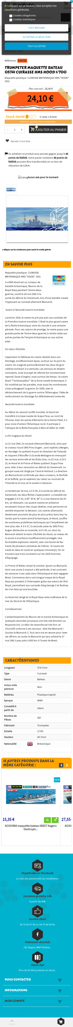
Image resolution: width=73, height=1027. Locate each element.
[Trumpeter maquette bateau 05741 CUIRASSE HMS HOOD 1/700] (11, 189)
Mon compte (15, 1001)
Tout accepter (36, 46)
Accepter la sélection (36, 37)
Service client (37, 919)
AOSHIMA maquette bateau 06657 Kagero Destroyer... (31, 827)
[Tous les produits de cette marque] (59, 280)
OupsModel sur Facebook (38, 873)
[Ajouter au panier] (55, 820)
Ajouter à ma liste (20, 141)
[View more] (47, 820)
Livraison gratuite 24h (37, 896)
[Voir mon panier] (60, 1022)
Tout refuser (36, 27)
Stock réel (37, 965)
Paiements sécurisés (37, 942)
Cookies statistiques (24, 19)
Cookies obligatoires (24, 15)
